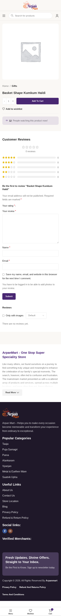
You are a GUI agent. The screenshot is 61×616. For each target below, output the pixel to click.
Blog (5, 506)
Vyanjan (6, 466)
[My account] (57, 16)
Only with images (14, 315)
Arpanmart (51, 580)
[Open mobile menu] (4, 16)
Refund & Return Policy (15, 517)
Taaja (5, 444)
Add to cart (37, 101)
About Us (7, 490)
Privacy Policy (10, 512)
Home (5, 86)
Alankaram (8, 460)
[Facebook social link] (4, 531)
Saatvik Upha (9, 477)
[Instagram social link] (10, 531)
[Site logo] (30, 5)
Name (6, 247)
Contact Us (8, 495)
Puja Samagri (10, 449)
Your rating (8, 206)
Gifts (14, 86)
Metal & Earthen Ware (14, 471)
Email (6, 260)
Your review (9, 211)
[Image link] (10, 412)
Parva (5, 455)
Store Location (10, 501)
